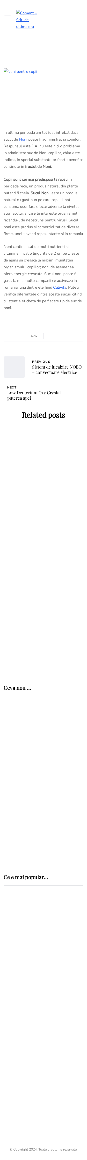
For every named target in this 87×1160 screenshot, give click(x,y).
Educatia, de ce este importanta (43, 589)
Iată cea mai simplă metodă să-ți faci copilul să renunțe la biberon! (43, 552)
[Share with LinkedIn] (63, 336)
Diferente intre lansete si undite (36, 1034)
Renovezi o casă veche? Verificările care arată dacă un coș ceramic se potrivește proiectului (58, 738)
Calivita (59, 287)
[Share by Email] (75, 336)
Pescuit (12, 1021)
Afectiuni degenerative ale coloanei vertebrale (38, 971)
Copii (48, 463)
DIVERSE (12, 994)
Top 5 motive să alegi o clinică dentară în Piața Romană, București (58, 810)
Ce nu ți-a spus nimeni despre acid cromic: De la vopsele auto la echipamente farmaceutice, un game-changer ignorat (59, 775)
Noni (23, 139)
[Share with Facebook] (51, 336)
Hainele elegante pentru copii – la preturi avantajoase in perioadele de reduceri (43, 625)
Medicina (21, 927)
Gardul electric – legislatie (38, 1003)
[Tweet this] (57, 336)
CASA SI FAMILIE (26, 463)
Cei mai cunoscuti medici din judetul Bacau (42, 1108)
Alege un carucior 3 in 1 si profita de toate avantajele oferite (44, 512)
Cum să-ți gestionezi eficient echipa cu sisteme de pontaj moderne (56, 844)
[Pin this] (69, 336)
